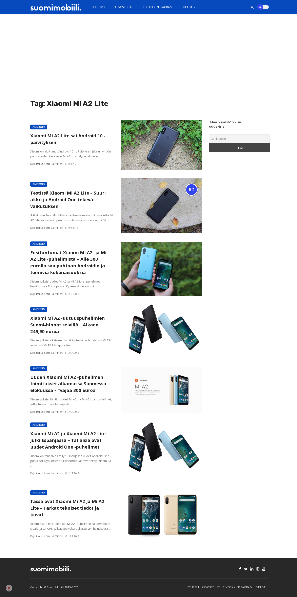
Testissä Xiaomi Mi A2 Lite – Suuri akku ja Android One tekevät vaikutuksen (68, 199)
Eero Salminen (53, 164)
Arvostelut (124, 7)
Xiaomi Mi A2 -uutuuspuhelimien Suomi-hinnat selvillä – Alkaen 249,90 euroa (67, 324)
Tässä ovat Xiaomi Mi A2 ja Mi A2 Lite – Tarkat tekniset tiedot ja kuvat (67, 508)
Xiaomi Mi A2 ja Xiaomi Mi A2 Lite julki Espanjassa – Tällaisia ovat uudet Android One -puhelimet (68, 440)
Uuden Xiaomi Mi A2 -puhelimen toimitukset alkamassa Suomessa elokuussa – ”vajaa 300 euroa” (68, 383)
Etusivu (99, 7)
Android (39, 127)
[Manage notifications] (9, 588)
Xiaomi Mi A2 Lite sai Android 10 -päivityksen (67, 139)
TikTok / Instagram (157, 7)
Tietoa (187, 7)
